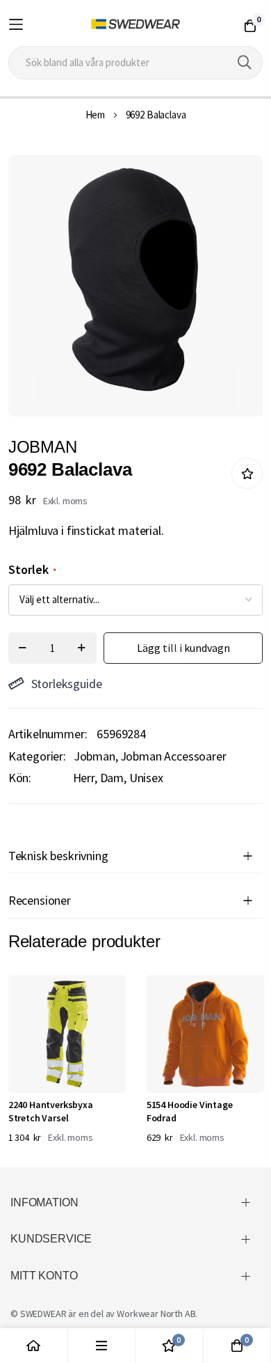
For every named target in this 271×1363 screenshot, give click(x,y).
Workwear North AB (156, 1313)
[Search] (245, 62)
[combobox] (135, 62)
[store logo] (136, 24)
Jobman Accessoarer (173, 756)
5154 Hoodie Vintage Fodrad (190, 1111)
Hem (95, 114)
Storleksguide (66, 684)
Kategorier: (37, 756)
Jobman (94, 756)
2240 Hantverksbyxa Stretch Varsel (50, 1111)
